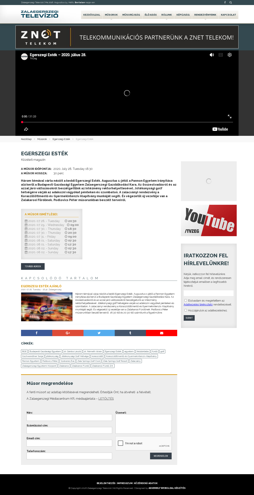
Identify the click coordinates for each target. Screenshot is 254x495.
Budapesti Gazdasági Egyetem (45, 351)
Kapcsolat (228, 14)
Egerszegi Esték (61, 139)
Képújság (183, 14)
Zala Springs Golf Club (88, 361)
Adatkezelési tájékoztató (198, 304)
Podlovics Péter (50, 361)
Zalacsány (135, 361)
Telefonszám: (36, 451)
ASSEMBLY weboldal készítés (167, 488)
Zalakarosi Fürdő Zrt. (102, 366)
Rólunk (166, 14)
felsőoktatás (143, 351)
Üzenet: (120, 412)
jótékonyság (52, 356)
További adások (33, 266)
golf (162, 351)
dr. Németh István (93, 351)
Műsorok (111, 14)
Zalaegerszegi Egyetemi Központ (39, 366)
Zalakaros (64, 366)
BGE (24, 351)
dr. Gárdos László (72, 351)
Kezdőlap (26, 139)
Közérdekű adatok (145, 483)
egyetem (129, 351)
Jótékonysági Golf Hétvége (75, 356)
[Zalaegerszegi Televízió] (39, 14)
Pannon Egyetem (30, 361)
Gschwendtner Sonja (32, 356)
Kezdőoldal (91, 14)
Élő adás (151, 14)
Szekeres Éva (67, 361)
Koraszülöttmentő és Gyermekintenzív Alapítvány (131, 356)
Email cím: (33, 438)
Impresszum (124, 483)
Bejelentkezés (106, 483)
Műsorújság (131, 14)
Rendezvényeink (205, 14)
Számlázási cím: (37, 425)
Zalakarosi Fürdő (80, 366)
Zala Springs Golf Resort (115, 361)
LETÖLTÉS (106, 398)
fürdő (154, 351)
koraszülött (97, 356)
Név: (30, 412)
